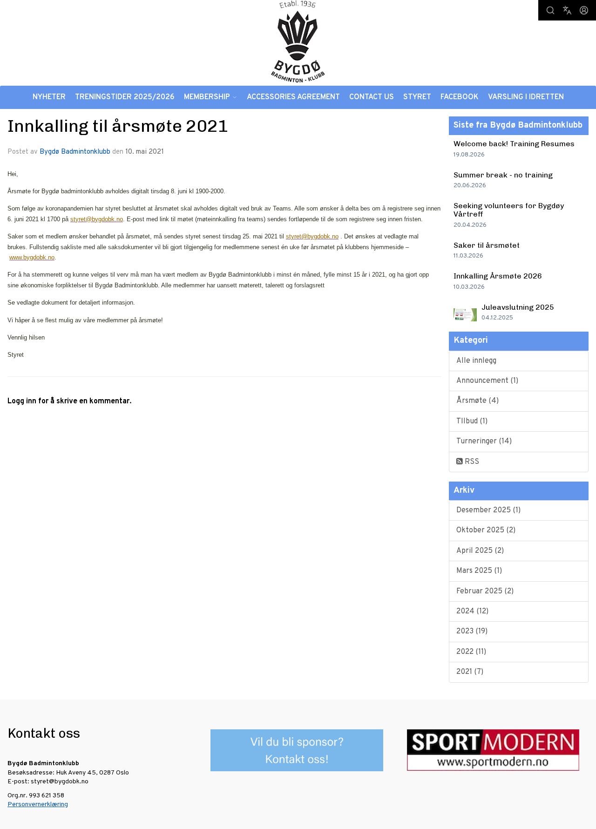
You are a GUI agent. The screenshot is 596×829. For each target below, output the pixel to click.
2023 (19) (472, 631)
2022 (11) (471, 652)
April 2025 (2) (480, 551)
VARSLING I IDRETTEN (526, 97)
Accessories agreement (293, 97)
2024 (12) (472, 611)
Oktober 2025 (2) (485, 530)
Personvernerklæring (37, 805)
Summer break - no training (503, 174)
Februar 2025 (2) (485, 591)
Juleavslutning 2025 (517, 307)
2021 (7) (469, 672)
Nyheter (49, 97)
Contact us (371, 97)
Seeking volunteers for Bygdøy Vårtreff (509, 209)
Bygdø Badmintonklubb (75, 152)
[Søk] (550, 10)
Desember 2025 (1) (488, 510)
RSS (471, 462)
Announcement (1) (487, 381)
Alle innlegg (476, 361)
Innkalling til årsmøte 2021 (118, 126)
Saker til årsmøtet (487, 245)
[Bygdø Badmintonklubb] (298, 41)
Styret (417, 97)
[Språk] (567, 10)
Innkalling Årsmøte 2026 (498, 276)
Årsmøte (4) (477, 401)
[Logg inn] (584, 10)
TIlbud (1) (472, 421)
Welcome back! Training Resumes (514, 143)
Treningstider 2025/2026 (125, 97)
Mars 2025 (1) (479, 571)
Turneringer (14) (484, 441)
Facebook (459, 97)
